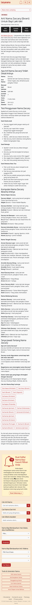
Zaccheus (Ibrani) (23, 388)
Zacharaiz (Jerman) (8, 408)
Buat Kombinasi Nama (16, 586)
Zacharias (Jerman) (8, 416)
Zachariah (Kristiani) (22, 412)
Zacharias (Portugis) (8, 424)
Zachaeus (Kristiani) (8, 396)
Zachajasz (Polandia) (8, 404)
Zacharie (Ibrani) (7, 428)
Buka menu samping (8, 10)
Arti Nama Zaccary (7, 35)
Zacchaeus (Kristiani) (8, 388)
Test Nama (26, 29)
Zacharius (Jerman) (22, 428)
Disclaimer (6, 597)
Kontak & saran (17, 597)
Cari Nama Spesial (16, 583)
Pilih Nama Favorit (16, 574)
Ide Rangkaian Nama (16, 577)
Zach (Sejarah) (17, 392)
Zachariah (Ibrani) (8, 412)
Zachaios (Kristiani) (8, 400)
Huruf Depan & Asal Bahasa (16, 589)
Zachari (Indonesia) (23, 408)
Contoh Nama (15, 29)
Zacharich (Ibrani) (23, 424)
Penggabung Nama (16, 580)
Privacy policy (18, 599)
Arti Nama (4, 14)
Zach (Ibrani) (6, 392)
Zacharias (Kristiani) (8, 420)
